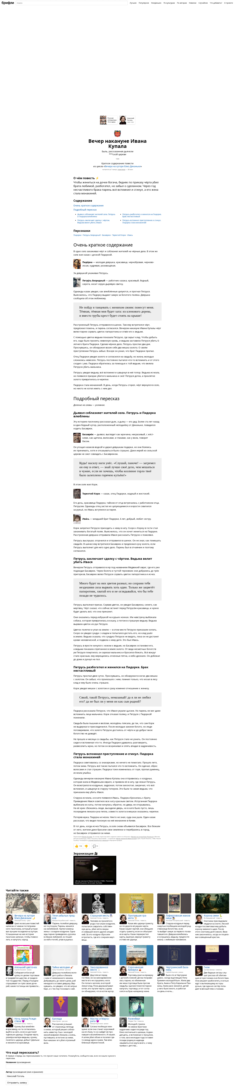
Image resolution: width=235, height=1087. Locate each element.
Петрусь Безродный (92, 235)
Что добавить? (216, 3)
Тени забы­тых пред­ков (63, 917)
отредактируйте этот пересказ (98, 840)
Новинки (192, 3)
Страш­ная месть (99, 915)
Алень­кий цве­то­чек (25, 967)
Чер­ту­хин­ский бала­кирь (177, 968)
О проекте (228, 3)
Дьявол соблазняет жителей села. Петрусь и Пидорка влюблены (96, 215)
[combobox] (72, 3)
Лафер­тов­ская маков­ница (178, 917)
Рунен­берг (134, 1018)
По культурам (169, 3)
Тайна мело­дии (61, 967)
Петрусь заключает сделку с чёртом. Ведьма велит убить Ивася (93, 221)
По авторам (182, 3)
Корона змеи (211, 915)
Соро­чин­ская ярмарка (135, 968)
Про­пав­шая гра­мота (137, 917)
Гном (207, 967)
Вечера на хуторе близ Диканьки (123, 166)
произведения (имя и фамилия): (24, 1072)
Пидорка (77, 235)
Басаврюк (106, 235)
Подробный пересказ (85, 209)
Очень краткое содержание (88, 205)
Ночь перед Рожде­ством (25, 1020)
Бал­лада (57, 1018)
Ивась (130, 235)
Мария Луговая (87, 837)
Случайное (203, 3)
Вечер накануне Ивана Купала (126, 838)
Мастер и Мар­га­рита (99, 1020)
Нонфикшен (156, 3)
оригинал (121, 169)
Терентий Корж (119, 235)
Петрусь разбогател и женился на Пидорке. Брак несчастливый (141, 215)
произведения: (18, 1062)
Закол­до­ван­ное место (99, 968)
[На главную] (8, 3)
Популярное (144, 3)
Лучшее (133, 3)
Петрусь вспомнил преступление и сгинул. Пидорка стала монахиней (141, 221)
